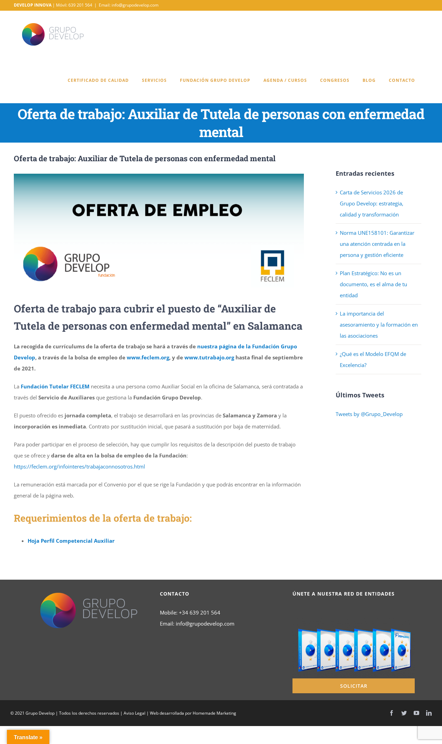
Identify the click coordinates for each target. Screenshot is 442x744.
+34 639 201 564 (199, 612)
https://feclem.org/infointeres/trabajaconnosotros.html (79, 466)
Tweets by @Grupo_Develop (369, 413)
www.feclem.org (148, 357)
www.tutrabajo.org (209, 357)
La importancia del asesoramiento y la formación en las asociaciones (379, 324)
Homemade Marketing (214, 713)
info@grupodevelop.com (205, 623)
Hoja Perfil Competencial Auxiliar (71, 540)
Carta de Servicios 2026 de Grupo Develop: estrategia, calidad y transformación (371, 203)
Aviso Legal (134, 713)
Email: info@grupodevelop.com (128, 5)
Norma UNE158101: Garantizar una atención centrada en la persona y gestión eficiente (377, 243)
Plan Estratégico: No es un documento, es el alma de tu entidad (373, 284)
